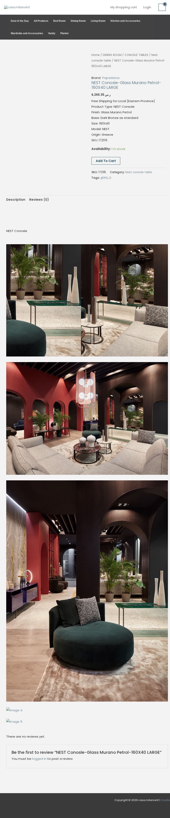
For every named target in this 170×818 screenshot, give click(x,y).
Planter (64, 33)
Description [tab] (15, 199)
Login (147, 7)
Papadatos (111, 78)
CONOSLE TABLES (136, 55)
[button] (164, 27)
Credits (165, 800)
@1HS (104, 178)
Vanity (51, 33)
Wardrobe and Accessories (27, 33)
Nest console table (138, 172)
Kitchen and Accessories (125, 20)
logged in (39, 758)
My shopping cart (123, 7)
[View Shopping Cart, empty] (162, 7)
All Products (41, 20)
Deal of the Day (20, 20)
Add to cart (106, 161)
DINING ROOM (112, 55)
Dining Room (78, 20)
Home (95, 55)
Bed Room (59, 20)
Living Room (98, 20)
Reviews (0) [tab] (39, 199)
